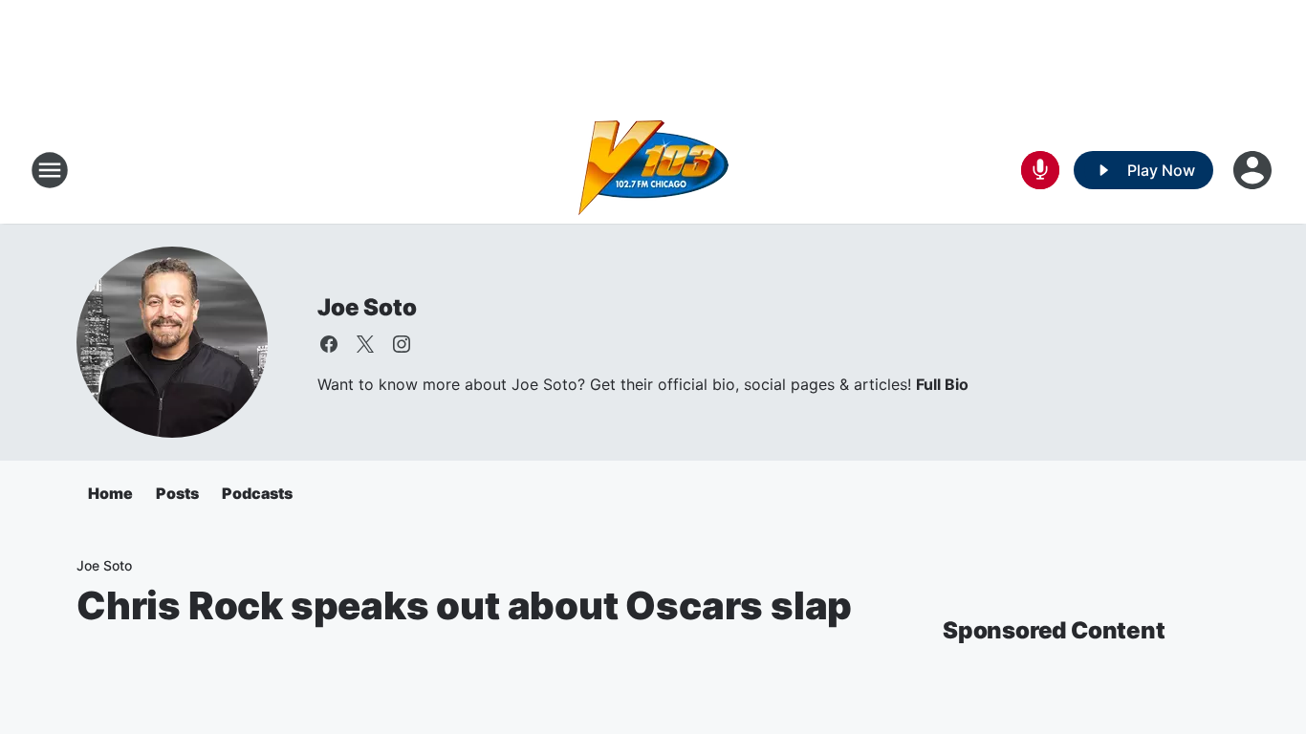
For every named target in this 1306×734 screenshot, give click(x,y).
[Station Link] (653, 170)
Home (110, 493)
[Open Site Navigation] (50, 170)
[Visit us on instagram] (401, 344)
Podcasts (257, 493)
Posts (177, 493)
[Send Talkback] (1040, 170)
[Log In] (1254, 170)
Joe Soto (366, 307)
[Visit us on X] (365, 344)
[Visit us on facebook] (328, 344)
